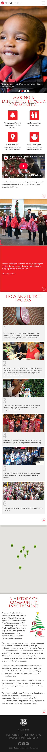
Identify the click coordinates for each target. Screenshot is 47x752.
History (22, 738)
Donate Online (32, 738)
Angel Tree (23, 729)
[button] (18, 557)
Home (8, 734)
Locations (13, 738)
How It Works (35, 734)
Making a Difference (20, 734)
